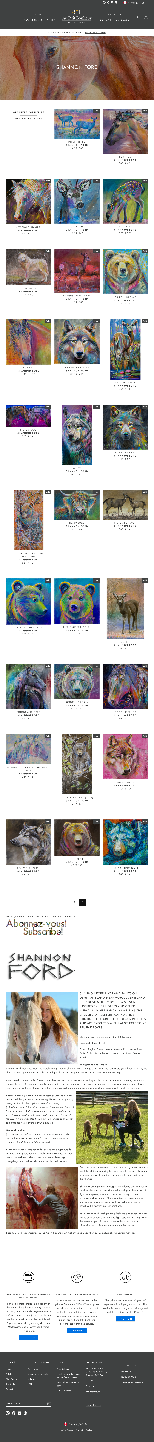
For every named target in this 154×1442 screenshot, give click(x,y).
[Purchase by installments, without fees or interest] (28, 1277)
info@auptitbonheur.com (132, 1382)
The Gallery (115, 14)
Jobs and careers (93, 1404)
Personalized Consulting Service (68, 1384)
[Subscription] (77, 927)
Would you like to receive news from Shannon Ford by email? (40, 916)
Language (122, 19)
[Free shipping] (125, 1277)
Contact (105, 19)
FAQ (30, 1383)
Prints (51, 19)
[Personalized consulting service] (77, 1277)
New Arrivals (33, 19)
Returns (31, 1378)
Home (9, 1368)
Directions (90, 1386)
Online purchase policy (38, 1373)
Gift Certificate (64, 1390)
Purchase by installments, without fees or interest (68, 1375)
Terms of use (33, 1368)
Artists (39, 14)
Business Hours (93, 1391)
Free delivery (63, 1368)
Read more (28, 1337)
